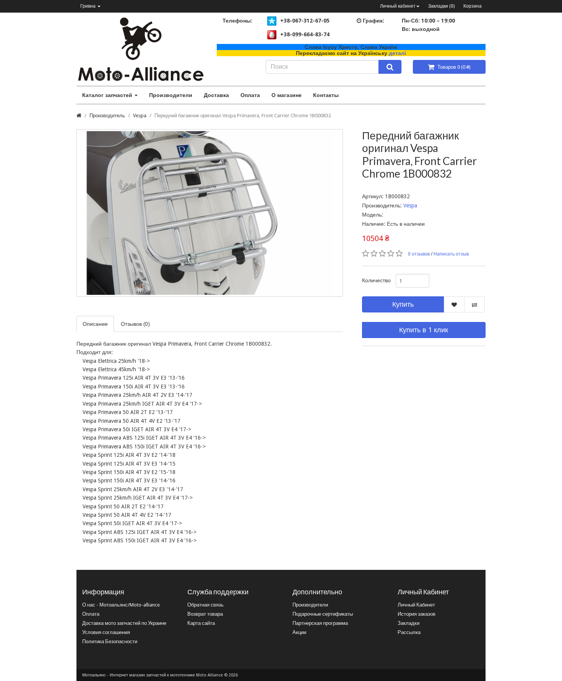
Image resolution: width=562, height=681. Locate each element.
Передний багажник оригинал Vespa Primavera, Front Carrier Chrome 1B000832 (242, 115)
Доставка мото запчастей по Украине (124, 623)
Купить (403, 304)
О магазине (286, 95)
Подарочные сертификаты (322, 614)
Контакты (326, 95)
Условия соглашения (106, 632)
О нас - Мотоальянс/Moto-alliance (121, 605)
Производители (170, 95)
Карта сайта (201, 623)
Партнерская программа (320, 623)
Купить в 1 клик (423, 330)
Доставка (216, 95)
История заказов (416, 614)
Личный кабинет (398, 6)
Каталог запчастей (108, 95)
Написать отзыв (451, 254)
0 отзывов (419, 254)
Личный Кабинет (416, 605)
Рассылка (409, 632)
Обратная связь (205, 605)
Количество (376, 280)
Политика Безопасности (109, 641)
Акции (299, 632)
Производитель (107, 115)
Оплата (250, 95)
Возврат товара (205, 614)
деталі (397, 53)
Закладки (408, 623)
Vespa (139, 115)
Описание (95, 324)
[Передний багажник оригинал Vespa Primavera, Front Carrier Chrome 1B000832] (209, 213)
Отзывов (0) (135, 324)
